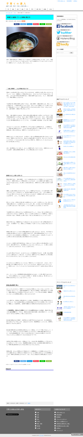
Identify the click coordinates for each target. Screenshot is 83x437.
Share (17, 24)
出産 (17, 9)
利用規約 (58, 417)
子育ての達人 (41, 435)
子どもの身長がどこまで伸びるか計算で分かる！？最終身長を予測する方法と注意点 (69, 126)
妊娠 (13, 9)
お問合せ (58, 428)
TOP (8, 9)
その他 (50, 9)
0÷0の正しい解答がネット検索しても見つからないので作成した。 (69, 185)
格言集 (45, 9)
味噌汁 (29, 403)
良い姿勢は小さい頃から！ (68, 301)
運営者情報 (59, 414)
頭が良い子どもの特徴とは (68, 146)
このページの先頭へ (77, 434)
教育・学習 (39, 9)
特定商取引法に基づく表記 (62, 426)
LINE (43, 24)
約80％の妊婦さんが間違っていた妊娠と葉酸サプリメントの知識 (69, 163)
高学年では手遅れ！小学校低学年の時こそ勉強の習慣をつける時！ (69, 110)
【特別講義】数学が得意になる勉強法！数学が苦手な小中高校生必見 (69, 206)
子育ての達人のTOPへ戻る (15, 409)
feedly (49, 24)
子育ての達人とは (60, 412)
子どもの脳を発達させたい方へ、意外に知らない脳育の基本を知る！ (69, 179)
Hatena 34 (30, 24)
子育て (32, 9)
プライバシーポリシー (61, 419)
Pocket (36, 24)
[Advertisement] (29, 78)
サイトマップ (59, 430)
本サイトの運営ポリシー (62, 421)
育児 (27, 9)
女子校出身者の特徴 (67, 312)
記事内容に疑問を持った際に (63, 423)
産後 (22, 9)
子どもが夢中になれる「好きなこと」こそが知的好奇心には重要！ (69, 195)
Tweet (23, 24)
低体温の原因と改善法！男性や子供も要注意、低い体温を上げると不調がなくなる (69, 142)
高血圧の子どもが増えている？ (69, 290)
